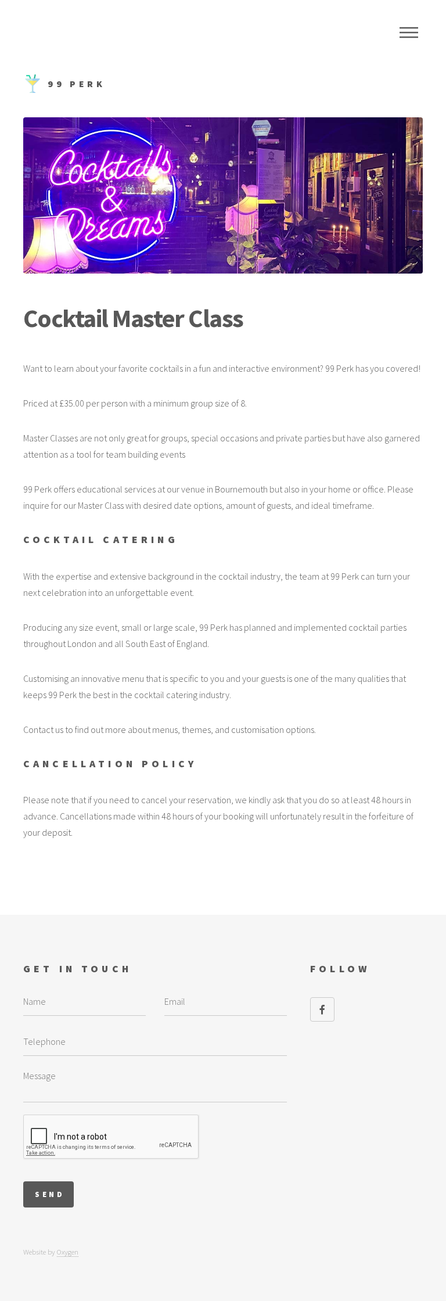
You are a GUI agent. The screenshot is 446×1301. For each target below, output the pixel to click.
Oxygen (67, 1251)
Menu (408, 32)
